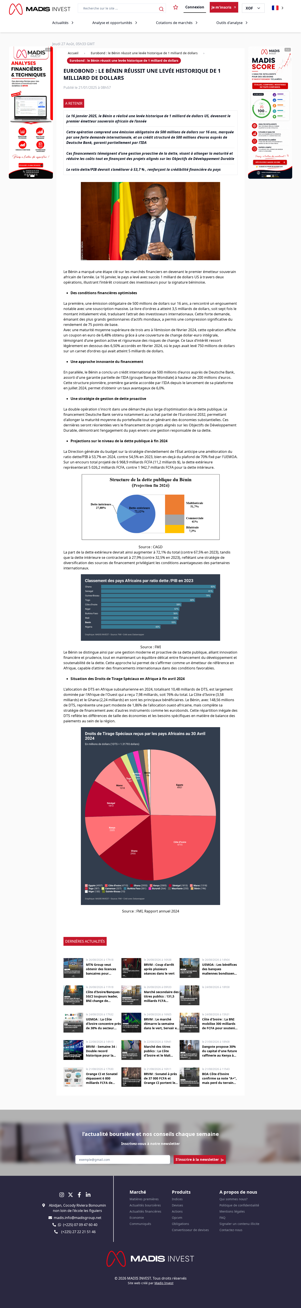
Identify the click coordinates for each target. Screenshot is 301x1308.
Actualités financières (145, 1211)
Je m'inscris (221, 7)
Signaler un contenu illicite (239, 1224)
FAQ (222, 1217)
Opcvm (177, 1217)
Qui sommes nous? (233, 1199)
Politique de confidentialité (239, 1205)
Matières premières (144, 1199)
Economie (137, 1217)
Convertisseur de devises (190, 1230)
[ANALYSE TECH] (270, 112)
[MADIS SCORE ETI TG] (31, 112)
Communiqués (140, 1224)
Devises (177, 1205)
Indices (177, 1199)
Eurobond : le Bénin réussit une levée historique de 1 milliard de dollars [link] (124, 60)
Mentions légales (232, 1211)
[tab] (29, 176)
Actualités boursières (145, 1205)
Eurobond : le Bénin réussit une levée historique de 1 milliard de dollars (144, 53)
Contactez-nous (230, 1230)
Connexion (194, 7)
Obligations (180, 1224)
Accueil (73, 53)
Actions (177, 1211)
